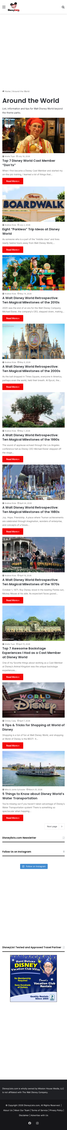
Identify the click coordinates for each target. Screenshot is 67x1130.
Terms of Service (39, 1110)
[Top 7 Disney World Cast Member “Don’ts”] (33, 135)
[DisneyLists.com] (13, 7)
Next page (52, 826)
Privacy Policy (56, 1110)
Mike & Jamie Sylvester (15, 789)
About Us (7, 1110)
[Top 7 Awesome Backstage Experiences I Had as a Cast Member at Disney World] (33, 623)
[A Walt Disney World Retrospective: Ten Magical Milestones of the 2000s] (33, 341)
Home (7, 91)
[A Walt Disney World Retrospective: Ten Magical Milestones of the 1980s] (33, 482)
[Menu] (3, 8)
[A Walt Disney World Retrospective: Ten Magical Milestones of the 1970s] (33, 554)
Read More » (12, 181)
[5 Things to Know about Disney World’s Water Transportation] (33, 768)
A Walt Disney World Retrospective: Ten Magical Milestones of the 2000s (31, 368)
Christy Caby (10, 721)
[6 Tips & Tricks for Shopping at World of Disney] (33, 700)
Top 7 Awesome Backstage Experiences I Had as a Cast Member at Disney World (31, 652)
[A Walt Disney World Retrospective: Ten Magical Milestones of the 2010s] (33, 272)
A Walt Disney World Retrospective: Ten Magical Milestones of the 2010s (31, 300)
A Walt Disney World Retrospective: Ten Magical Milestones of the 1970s (30, 582)
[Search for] (63, 8)
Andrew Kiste (10, 225)
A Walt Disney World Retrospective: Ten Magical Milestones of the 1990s (30, 437)
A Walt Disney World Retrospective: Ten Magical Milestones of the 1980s (31, 509)
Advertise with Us (39, 1115)
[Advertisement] (33, 50)
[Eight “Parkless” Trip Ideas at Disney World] (33, 204)
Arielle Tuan (10, 156)
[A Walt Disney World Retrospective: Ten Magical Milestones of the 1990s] (33, 410)
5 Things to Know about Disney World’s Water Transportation (33, 796)
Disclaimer (24, 1115)
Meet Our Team (21, 1110)
